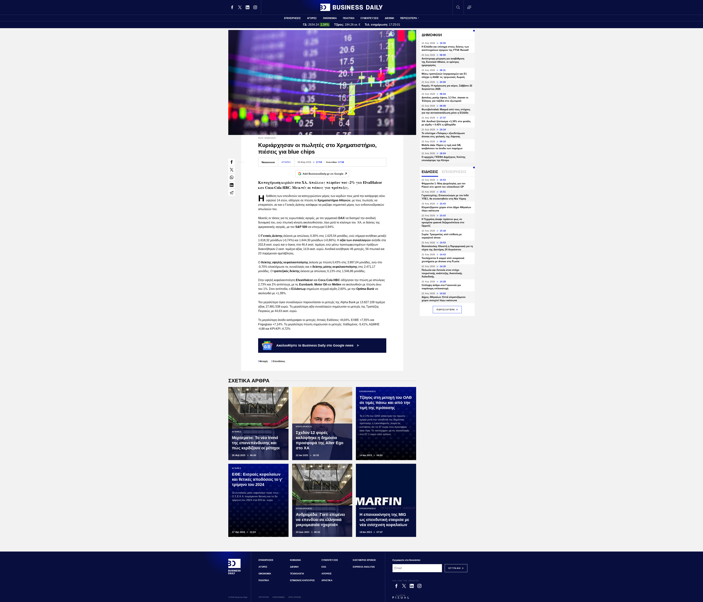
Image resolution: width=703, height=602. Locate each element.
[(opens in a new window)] (232, 7)
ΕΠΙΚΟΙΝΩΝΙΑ (279, 597)
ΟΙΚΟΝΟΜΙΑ (330, 18)
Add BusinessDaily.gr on (323, 173)
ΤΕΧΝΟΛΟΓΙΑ (297, 573)
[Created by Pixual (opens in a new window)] (430, 598)
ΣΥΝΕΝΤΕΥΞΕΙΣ (369, 18)
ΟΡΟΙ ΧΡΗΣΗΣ (294, 597)
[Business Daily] (351, 7)
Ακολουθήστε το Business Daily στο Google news (315, 345)
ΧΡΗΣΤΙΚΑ (326, 580)
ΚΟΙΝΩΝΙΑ (295, 560)
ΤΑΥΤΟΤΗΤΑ (263, 597)
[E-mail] (231, 192)
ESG (323, 567)
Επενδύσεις (279, 361)
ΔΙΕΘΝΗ (389, 18)
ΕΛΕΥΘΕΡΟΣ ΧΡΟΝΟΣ (364, 560)
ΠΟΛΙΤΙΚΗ (348, 18)
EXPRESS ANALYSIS (364, 567)
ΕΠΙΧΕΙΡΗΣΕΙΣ (292, 18)
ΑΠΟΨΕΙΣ (326, 573)
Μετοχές (263, 361)
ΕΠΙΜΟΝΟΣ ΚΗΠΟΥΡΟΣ (302, 580)
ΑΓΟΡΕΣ (312, 18)
